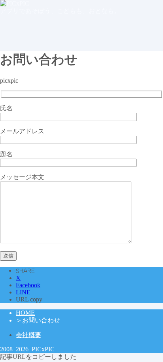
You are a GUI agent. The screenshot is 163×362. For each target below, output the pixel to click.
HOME (25, 312)
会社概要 (28, 335)
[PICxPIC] (14, 3)
